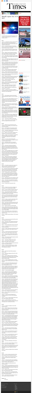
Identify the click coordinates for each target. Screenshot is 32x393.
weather (24, 69)
